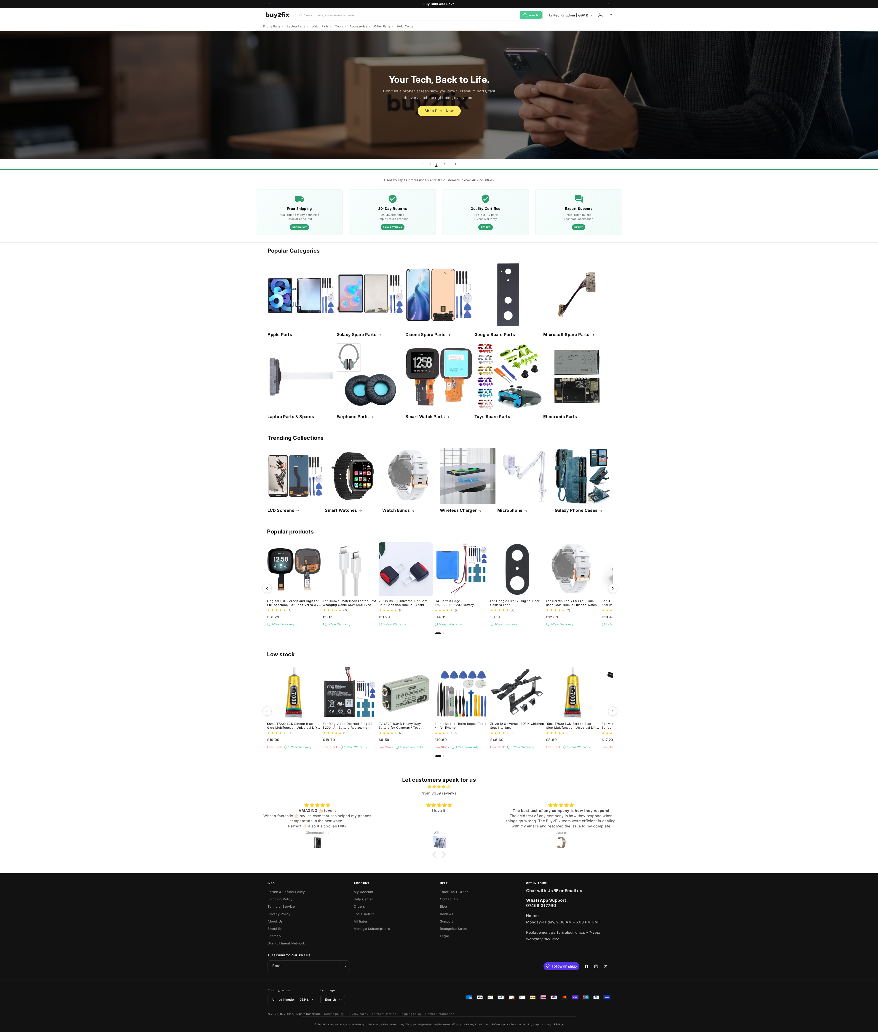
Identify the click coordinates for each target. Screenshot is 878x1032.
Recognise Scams (454, 929)
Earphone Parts (353, 416)
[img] (439, 786)
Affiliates (361, 921)
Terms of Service (281, 906)
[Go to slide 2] (443, 633)
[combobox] (411, 15)
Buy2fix (285, 1014)
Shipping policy (411, 1014)
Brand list (275, 929)
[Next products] (612, 588)
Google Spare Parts (494, 334)
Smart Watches (341, 510)
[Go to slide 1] (438, 633)
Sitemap (274, 936)
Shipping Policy (280, 899)
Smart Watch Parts (425, 416)
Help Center (363, 899)
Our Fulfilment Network (286, 943)
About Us (275, 921)
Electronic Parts (560, 416)
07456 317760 (541, 905)
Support (446, 921)
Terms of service (384, 1014)
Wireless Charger (458, 510)
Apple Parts (280, 334)
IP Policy (558, 1024)
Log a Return (364, 914)
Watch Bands (396, 510)
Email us (573, 890)
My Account (363, 892)
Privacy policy (358, 1014)
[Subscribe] (345, 965)
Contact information (439, 1014)
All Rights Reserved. (306, 1014)
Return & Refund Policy (286, 892)
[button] (611, 15)
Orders (359, 906)
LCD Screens (281, 510)
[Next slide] (445, 164)
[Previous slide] (422, 164)
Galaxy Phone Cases (576, 510)
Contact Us (449, 899)
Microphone (510, 510)
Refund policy (334, 1014)
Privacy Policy (279, 914)
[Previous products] (267, 588)
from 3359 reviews (439, 793)
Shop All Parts (439, 117)
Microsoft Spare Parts (566, 334)
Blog (443, 906)
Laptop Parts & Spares (291, 416)
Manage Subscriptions (372, 929)
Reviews (446, 914)
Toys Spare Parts (492, 416)
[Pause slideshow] (456, 164)
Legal (444, 936)
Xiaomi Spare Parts (425, 334)
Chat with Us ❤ (542, 890)
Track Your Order (454, 892)
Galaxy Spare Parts (357, 334)
